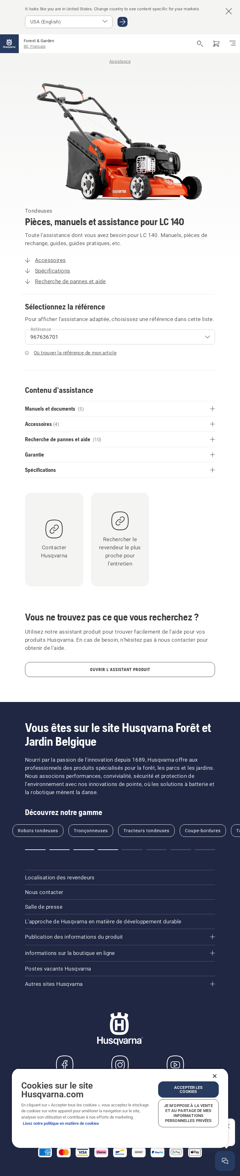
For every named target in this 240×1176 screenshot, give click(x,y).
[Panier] (216, 43)
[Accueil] (9, 43)
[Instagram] (120, 1064)
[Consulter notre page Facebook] (64, 1064)
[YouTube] (175, 1064)
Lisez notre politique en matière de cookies (61, 1123)
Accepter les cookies (188, 1089)
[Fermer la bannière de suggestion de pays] (229, 11)
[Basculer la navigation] (232, 43)
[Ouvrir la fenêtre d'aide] (225, 1161)
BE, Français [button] (35, 46)
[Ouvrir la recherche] (200, 43)
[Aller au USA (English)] (123, 22)
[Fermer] (214, 1076)
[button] (35, 849)
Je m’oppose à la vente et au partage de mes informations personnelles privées (188, 1113)
